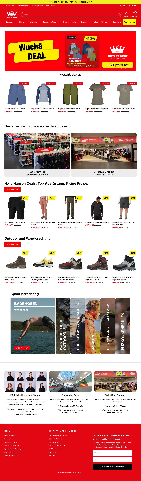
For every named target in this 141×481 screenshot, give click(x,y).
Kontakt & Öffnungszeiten (57, 445)
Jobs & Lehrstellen (54, 442)
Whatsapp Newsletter (11, 455)
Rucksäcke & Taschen (50, 22)
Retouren (52, 455)
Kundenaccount (9, 5)
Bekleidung (10, 22)
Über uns (104, 22)
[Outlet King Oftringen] (115, 381)
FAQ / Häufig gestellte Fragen (58, 435)
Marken (95, 22)
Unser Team (8, 439)
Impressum (52, 452)
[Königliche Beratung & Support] (25, 381)
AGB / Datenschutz (55, 449)
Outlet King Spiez (22, 5)
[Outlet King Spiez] (70, 381)
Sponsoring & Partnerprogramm (14, 449)
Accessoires (34, 22)
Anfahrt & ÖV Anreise (55, 439)
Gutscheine (117, 22)
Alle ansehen (12, 189)
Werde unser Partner (10, 442)
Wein (74, 22)
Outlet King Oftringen (36, 5)
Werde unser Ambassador (12, 445)
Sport (65, 22)
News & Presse (50, 5)
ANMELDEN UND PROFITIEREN (112, 467)
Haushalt (84, 22)
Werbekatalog (129, 22)
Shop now (22, 348)
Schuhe (21, 22)
